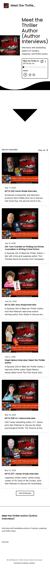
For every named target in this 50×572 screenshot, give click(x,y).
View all (42, 150)
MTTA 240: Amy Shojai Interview (20, 304)
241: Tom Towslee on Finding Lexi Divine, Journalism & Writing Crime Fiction (24, 248)
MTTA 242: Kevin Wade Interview (21, 191)
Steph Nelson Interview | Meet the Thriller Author (25, 361)
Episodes (5, 542)
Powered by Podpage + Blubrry (24, 563)
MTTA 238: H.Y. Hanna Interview (20, 418)
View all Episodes (25, 493)
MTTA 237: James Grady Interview (22, 473)
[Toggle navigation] (42, 5)
